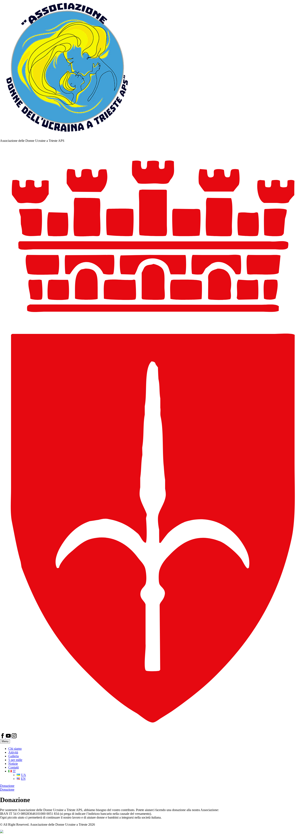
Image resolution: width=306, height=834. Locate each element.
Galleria (13, 756)
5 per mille (15, 760)
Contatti (13, 767)
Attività (13, 752)
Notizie (13, 763)
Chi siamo (15, 748)
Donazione (7, 785)
